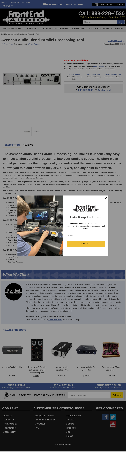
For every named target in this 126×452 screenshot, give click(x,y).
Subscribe (85, 244)
